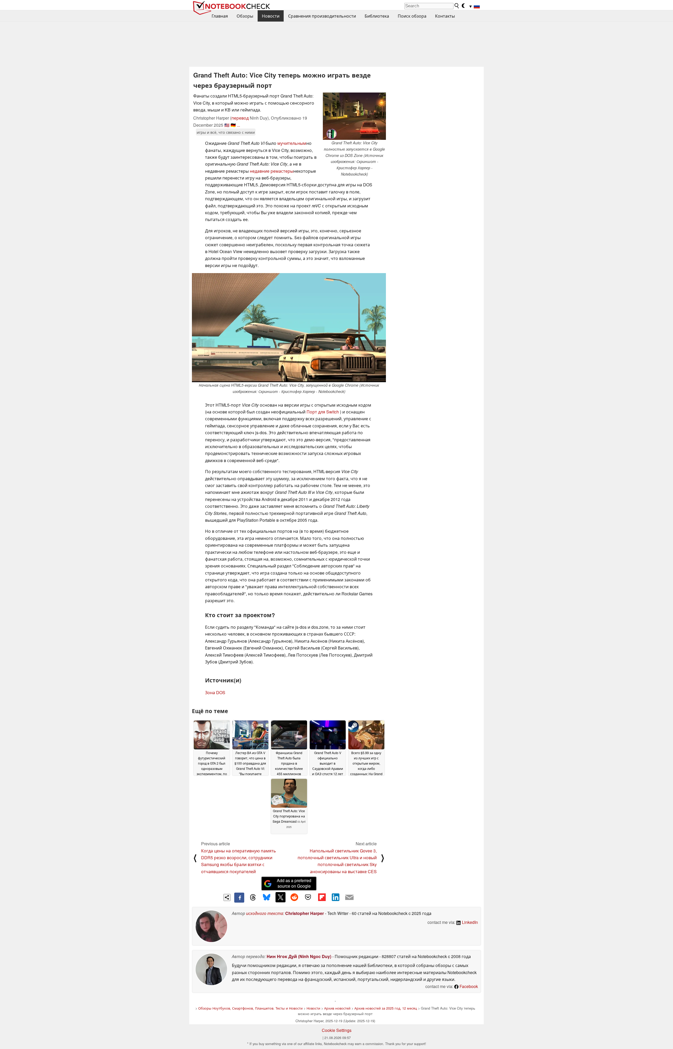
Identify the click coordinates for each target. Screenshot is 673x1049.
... (238, 125)
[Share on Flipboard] (322, 897)
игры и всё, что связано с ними (226, 132)
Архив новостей (337, 1008)
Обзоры (245, 16)
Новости (270, 16)
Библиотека (377, 16)
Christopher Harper (304, 913)
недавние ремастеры (271, 171)
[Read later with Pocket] (308, 897)
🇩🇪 (233, 125)
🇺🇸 (227, 125)
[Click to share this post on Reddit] (294, 897)
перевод (240, 118)
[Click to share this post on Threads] (253, 898)
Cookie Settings (336, 1030)
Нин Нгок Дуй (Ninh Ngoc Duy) (299, 956)
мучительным (291, 143)
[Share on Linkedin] (335, 897)
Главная (220, 16)
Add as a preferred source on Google (294, 883)
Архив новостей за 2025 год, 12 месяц (385, 1008)
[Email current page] (349, 898)
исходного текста (264, 913)
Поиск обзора (412, 16)
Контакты (445, 16)
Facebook (468, 986)
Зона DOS (215, 692)
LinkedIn (469, 922)
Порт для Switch (323, 412)
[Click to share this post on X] (280, 897)
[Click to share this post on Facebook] (239, 898)
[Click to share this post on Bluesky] (267, 898)
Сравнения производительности (322, 16)
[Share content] (227, 897)
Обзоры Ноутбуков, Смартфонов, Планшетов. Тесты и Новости (250, 1008)
